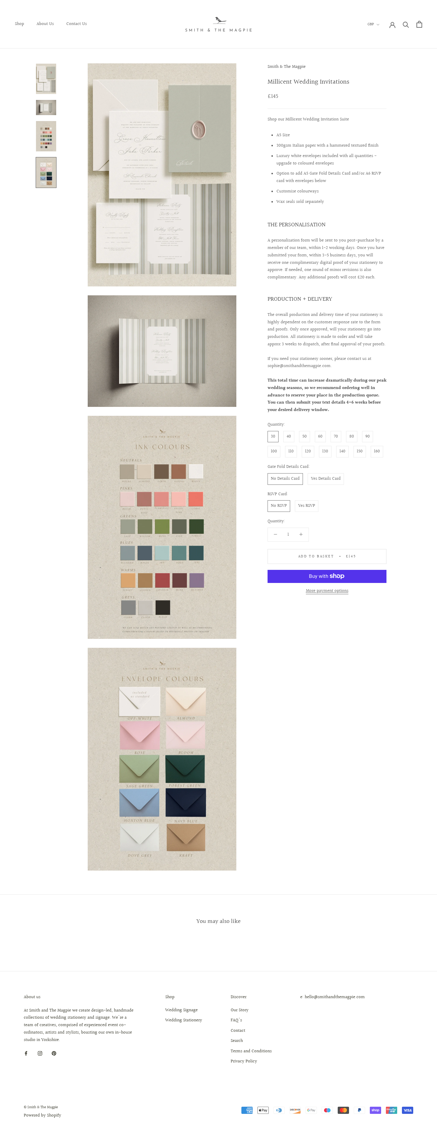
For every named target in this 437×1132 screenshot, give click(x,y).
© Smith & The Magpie (41, 1107)
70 (336, 436)
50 (304, 436)
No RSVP (279, 505)
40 (289, 436)
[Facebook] (26, 1053)
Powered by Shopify (42, 1115)
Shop (19, 24)
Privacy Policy (244, 1061)
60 (320, 436)
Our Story (240, 1010)
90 (367, 436)
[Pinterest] (54, 1053)
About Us (45, 24)
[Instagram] (40, 1053)
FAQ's (236, 1020)
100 (274, 451)
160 (377, 451)
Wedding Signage (181, 1010)
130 (325, 451)
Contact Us (76, 24)
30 (273, 436)
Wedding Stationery (183, 1020)
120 (308, 451)
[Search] (406, 24)
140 (342, 451)
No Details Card (285, 478)
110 (291, 451)
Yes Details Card (326, 478)
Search (237, 1041)
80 (351, 436)
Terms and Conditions (251, 1051)
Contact (238, 1031)
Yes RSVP (306, 505)
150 (360, 451)
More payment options (327, 590)
